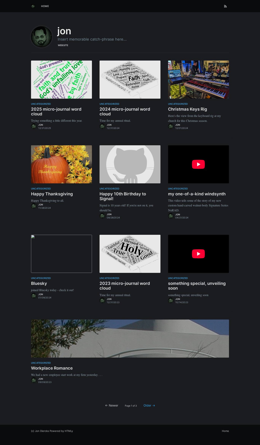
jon (40, 124)
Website (63, 45)
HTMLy (69, 430)
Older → (149, 405)
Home (45, 6)
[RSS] (225, 6)
